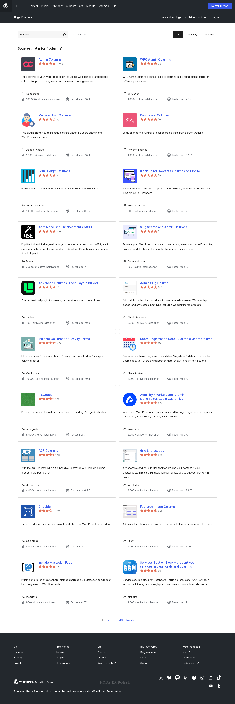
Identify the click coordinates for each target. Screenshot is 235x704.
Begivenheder (148, 652)
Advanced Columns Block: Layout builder (68, 283)
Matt (187, 652)
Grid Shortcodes (152, 450)
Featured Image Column (157, 506)
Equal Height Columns (54, 171)
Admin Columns (50, 59)
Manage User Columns (55, 115)
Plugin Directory (23, 17)
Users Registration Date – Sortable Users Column (176, 339)
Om (16, 646)
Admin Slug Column (154, 283)
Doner (145, 657)
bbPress (189, 657)
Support (102, 652)
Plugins (60, 657)
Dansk (50, 682)
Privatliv (18, 663)
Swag (145, 663)
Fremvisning (63, 646)
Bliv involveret (148, 646)
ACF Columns (48, 450)
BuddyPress (191, 663)
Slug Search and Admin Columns (163, 227)
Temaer (60, 652)
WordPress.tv (107, 663)
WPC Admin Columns (155, 59)
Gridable (45, 506)
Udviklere (103, 657)
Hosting (18, 657)
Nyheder (19, 652)
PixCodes (45, 395)
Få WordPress (219, 5)
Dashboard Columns (155, 115)
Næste (130, 620)
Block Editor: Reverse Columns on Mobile (170, 171)
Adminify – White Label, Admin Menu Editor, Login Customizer (162, 396)
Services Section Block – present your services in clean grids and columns (168, 564)
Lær (100, 646)
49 (121, 620)
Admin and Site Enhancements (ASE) (65, 227)
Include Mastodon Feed (55, 562)
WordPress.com (193, 646)
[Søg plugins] (64, 34)
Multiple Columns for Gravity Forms (64, 339)
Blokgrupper (63, 663)
